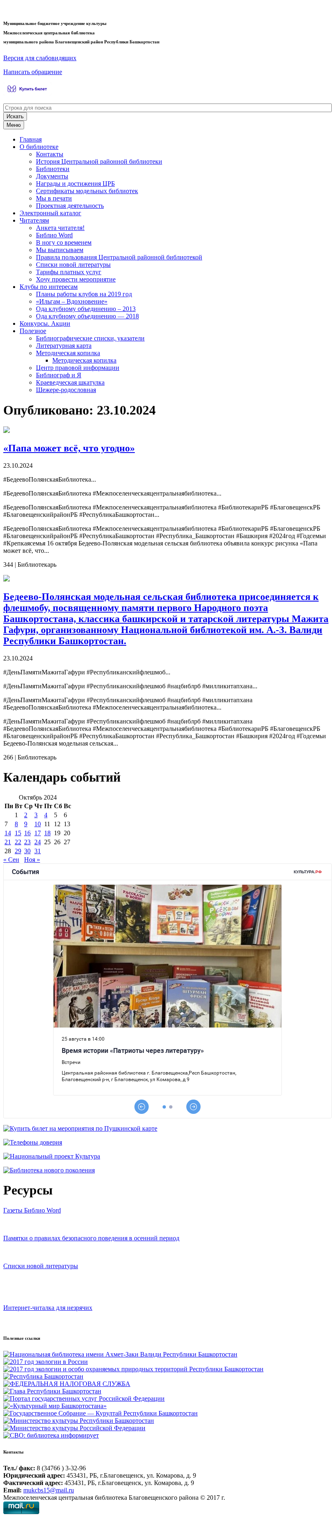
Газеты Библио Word (32, 1210)
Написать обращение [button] (32, 71)
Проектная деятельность (70, 205)
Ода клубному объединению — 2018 (87, 316)
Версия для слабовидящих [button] (39, 57)
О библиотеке (39, 146)
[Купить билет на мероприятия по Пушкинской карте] (28, 93)
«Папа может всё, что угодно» (69, 448)
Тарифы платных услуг (68, 271)
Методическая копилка (68, 352)
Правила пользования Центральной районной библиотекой (119, 257)
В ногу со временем (64, 242)
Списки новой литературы (73, 264)
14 (7, 832)
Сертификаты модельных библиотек (87, 190)
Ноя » (32, 859)
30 (27, 850)
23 (27, 841)
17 (37, 832)
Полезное (33, 330)
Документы (52, 176)
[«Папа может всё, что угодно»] (6, 430)
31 (37, 850)
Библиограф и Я (58, 375)
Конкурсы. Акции (45, 323)
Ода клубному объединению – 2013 (86, 308)
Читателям (34, 220)
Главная (31, 139)
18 (47, 832)
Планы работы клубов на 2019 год (84, 294)
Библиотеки (52, 168)
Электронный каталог (50, 213)
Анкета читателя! (60, 227)
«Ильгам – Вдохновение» (71, 301)
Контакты (49, 154)
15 (18, 832)
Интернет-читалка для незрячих (47, 1307)
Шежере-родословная (66, 389)
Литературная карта (64, 345)
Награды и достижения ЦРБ (75, 183)
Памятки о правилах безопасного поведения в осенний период (91, 1238)
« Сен (11, 859)
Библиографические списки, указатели (90, 338)
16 (27, 832)
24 (37, 841)
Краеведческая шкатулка (70, 382)
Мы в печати (54, 198)
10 (37, 823)
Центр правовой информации (77, 367)
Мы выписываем (59, 249)
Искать (15, 116)
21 (7, 841)
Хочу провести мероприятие (76, 279)
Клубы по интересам (49, 286)
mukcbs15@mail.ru (48, 1490)
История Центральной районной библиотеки (99, 161)
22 (18, 841)
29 (18, 850)
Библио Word (54, 235)
